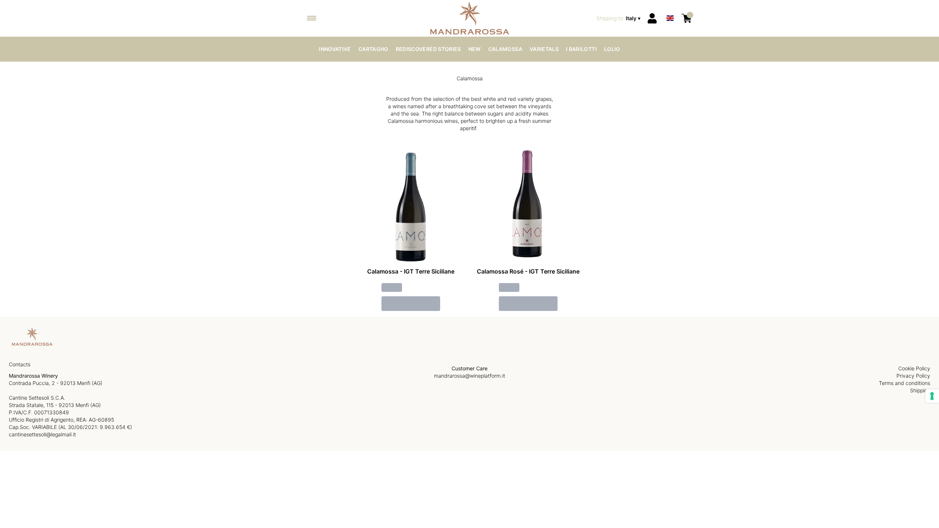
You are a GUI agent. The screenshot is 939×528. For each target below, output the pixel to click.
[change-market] (619, 18)
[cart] (687, 18)
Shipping (920, 390)
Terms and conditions (904, 383)
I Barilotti (581, 49)
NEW (474, 49)
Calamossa (505, 49)
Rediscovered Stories (428, 49)
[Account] (652, 18)
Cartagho (373, 49)
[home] (470, 18)
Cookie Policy (914, 368)
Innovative (335, 49)
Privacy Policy (913, 376)
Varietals (544, 49)
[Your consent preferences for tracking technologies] (932, 396)
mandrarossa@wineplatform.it (469, 376)
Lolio (612, 49)
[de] (670, 8)
